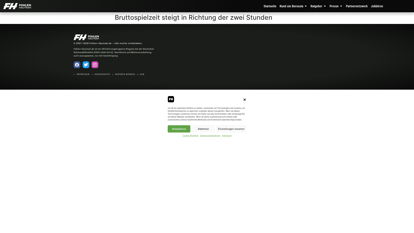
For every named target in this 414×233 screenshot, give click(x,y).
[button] (244, 99)
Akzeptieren (179, 128)
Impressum (227, 135)
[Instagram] (95, 64)
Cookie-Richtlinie (190, 135)
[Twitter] (86, 64)
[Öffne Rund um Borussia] (305, 6)
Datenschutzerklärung (210, 135)
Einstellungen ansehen (231, 128)
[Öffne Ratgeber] (324, 6)
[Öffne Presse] (341, 6)
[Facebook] (77, 64)
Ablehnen (203, 128)
